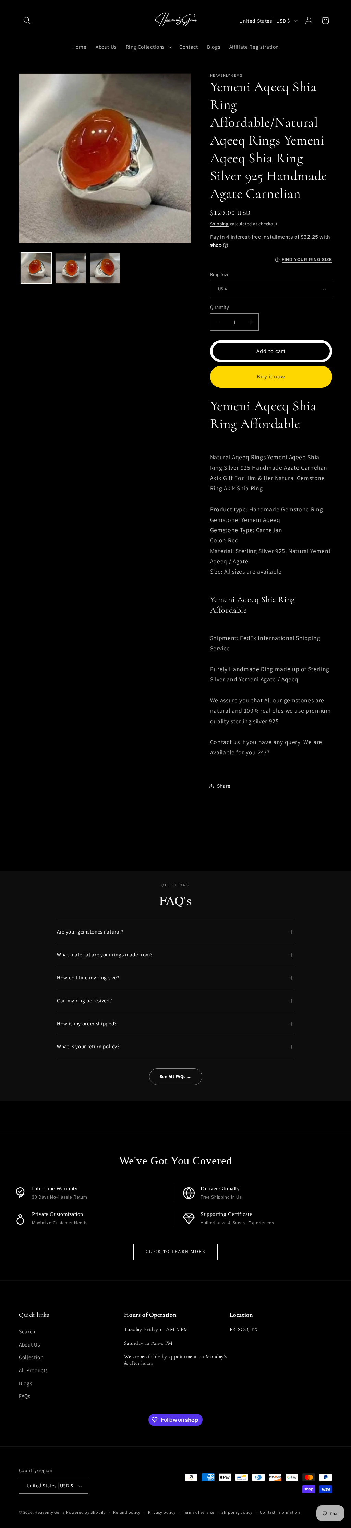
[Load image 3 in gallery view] (105, 268)
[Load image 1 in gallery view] (36, 268)
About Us (29, 1344)
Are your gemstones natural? (90, 931)
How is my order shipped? (87, 1023)
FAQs (25, 1395)
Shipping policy (237, 1512)
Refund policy (127, 1512)
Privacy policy (162, 1512)
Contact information (280, 1512)
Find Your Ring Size (307, 259)
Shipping (219, 224)
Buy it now (271, 376)
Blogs (25, 1383)
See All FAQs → (176, 1076)
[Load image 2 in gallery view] (70, 268)
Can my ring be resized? (84, 1000)
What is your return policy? (88, 1046)
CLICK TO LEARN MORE (175, 1251)
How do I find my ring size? (88, 977)
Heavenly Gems (50, 1512)
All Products (33, 1370)
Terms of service (198, 1512)
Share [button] (224, 785)
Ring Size (220, 274)
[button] (27, 20)
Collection (31, 1357)
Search (27, 1331)
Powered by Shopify (86, 1512)
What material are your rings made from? (105, 954)
